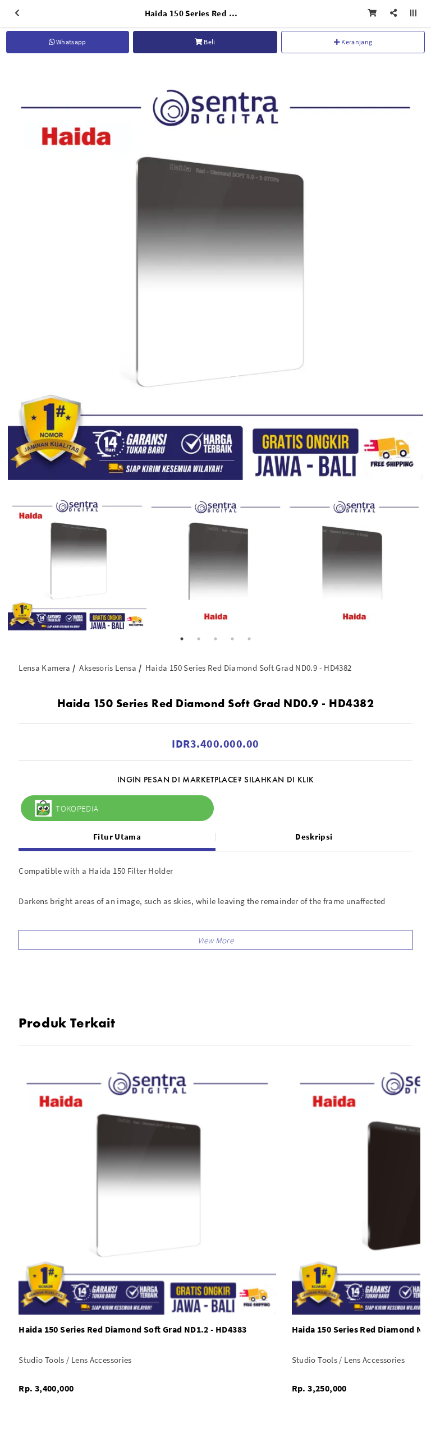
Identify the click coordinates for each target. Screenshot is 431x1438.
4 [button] (232, 638)
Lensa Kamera (45, 667)
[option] (215, 272)
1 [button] (181, 638)
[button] (215, 940)
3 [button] (215, 638)
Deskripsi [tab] (313, 836)
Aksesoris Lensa (107, 667)
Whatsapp (70, 42)
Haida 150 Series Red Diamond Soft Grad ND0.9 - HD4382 (248, 667)
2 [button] (198, 638)
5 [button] (249, 638)
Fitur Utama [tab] (117, 836)
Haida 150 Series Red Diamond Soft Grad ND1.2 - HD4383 (132, 1329)
